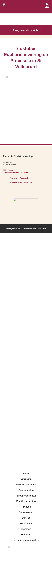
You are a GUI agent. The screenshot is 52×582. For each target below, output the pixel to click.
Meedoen (26, 534)
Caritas (26, 518)
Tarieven (26, 506)
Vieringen (26, 479)
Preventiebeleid (24, 229)
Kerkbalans (26, 523)
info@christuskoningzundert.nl (16, 173)
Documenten (26, 512)
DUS (44, 229)
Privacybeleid (11, 229)
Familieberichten (26, 501)
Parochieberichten (26, 495)
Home (26, 473)
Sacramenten (26, 490)
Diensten (26, 529)
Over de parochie (26, 484)
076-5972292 (8, 170)
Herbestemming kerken (26, 540)
